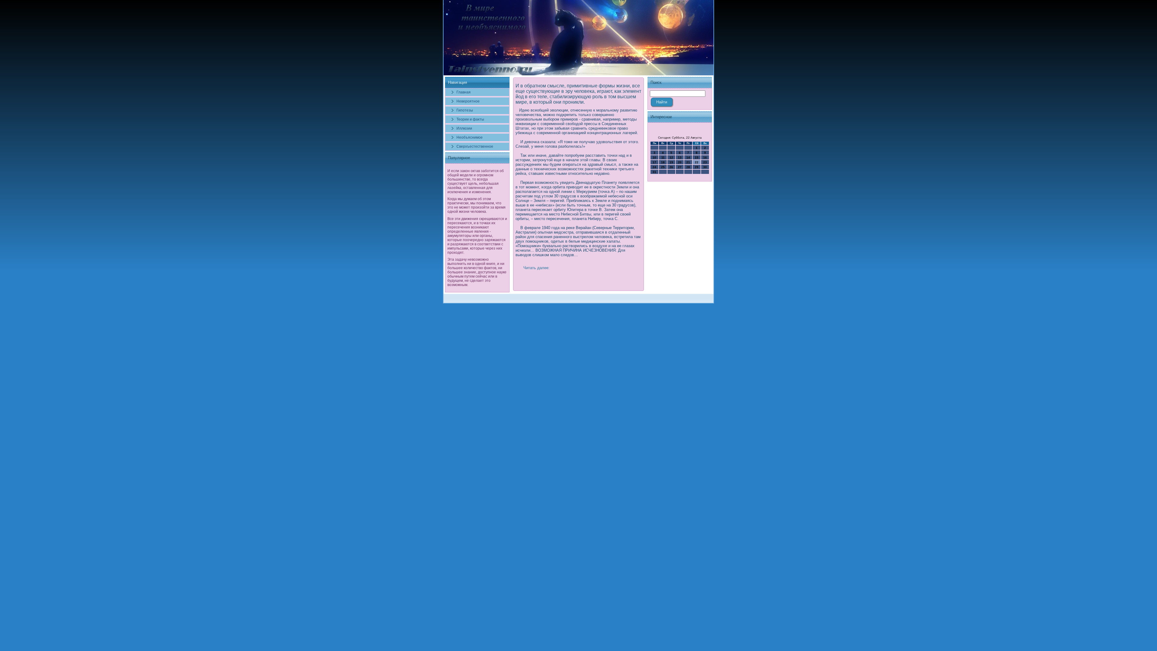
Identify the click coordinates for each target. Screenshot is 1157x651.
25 (663, 167)
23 (705, 162)
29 (696, 167)
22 (696, 162)
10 (654, 157)
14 (688, 157)
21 (688, 162)
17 (654, 162)
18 (663, 162)
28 (688, 167)
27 (680, 167)
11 (663, 157)
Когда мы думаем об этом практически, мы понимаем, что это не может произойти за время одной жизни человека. (476, 205)
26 (671, 167)
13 (680, 157)
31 (654, 172)
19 (671, 162)
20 (680, 162)
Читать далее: (536, 268)
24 (654, 167)
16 (705, 157)
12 (671, 157)
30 (705, 167)
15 (696, 157)
